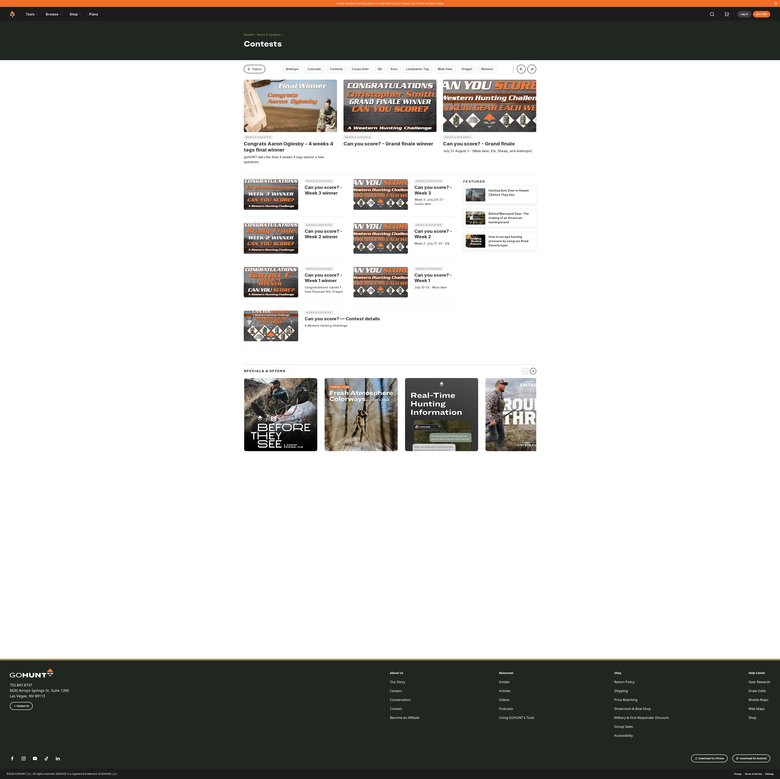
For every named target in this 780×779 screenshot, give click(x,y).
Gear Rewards (759, 682)
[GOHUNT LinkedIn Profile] (57, 758)
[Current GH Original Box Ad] (280, 414)
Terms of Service (753, 773)
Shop (617, 673)
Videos (504, 700)
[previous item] (525, 371)
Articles (504, 691)
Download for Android (753, 758)
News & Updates (269, 34)
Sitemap (769, 773)
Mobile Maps (758, 700)
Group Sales (623, 726)
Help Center (757, 673)
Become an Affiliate (404, 717)
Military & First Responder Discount (641, 717)
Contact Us (23, 706)
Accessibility (623, 735)
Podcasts (506, 708)
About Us (396, 673)
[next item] (533, 371)
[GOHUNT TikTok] (46, 758)
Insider (504, 682)
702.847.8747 (21, 685)
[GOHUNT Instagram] (23, 758)
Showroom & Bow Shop (632, 708)
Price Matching (625, 700)
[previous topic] (521, 69)
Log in (744, 14)
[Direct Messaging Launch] (441, 414)
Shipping (621, 691)
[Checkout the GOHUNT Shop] (727, 14)
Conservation (400, 700)
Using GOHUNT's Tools (516, 717)
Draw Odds (757, 691)
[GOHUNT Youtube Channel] (34, 758)
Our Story (397, 682)
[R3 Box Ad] (522, 414)
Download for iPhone (711, 758)
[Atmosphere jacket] (361, 414)
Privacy (738, 773)
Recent (249, 34)
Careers (396, 691)
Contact (396, 708)
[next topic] (531, 69)
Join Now (761, 14)
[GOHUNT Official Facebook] (12, 758)
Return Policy (624, 682)
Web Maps (757, 708)
